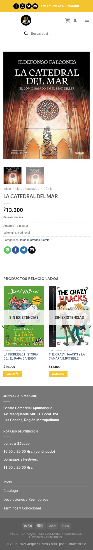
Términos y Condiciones (22, 508)
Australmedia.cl (75, 544)
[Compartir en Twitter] (24, 250)
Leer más (13, 373)
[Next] (82, 105)
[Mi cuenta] (75, 20)
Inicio (7, 188)
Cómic (48, 188)
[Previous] (11, 105)
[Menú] (87, 20)
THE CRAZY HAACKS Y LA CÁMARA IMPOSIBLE (67, 356)
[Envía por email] (32, 250)
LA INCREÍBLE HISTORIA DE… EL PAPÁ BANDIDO (20, 356)
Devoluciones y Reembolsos (25, 499)
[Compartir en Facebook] (15, 250)
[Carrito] (67, 20)
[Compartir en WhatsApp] (7, 250)
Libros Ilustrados (27, 188)
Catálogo (10, 491)
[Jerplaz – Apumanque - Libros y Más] (26, 20)
